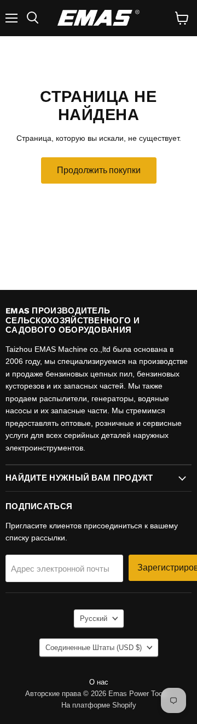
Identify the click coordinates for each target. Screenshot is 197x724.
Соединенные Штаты (93, 647)
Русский (93, 618)
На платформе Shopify (98, 705)
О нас (98, 682)
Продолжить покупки (99, 170)
